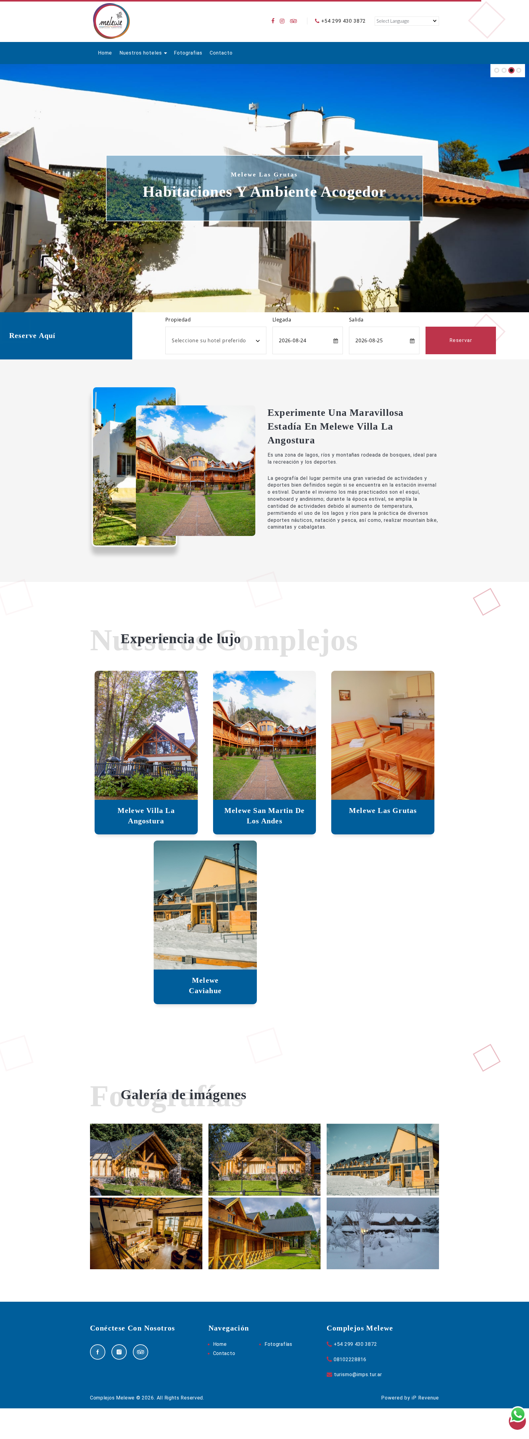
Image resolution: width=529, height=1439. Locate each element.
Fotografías (278, 1344)
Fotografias (188, 53)
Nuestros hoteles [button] (141, 53)
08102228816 (350, 1359)
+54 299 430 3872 (343, 21)
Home (105, 53)
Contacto (221, 53)
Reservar (460, 340)
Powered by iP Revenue (410, 1398)
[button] (39, 188)
